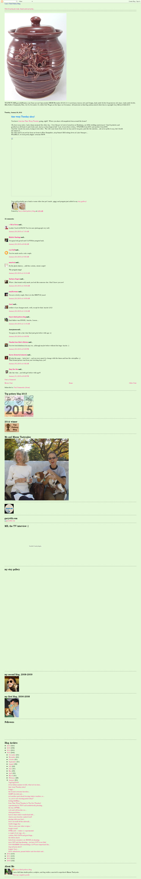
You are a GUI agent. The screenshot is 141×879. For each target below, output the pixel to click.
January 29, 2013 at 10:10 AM (19, 273)
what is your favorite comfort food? (20, 817)
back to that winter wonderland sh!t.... (21, 815)
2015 (9, 748)
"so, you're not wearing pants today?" (21, 798)
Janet (11, 304)
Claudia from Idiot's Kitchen (18, 342)
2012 (9, 854)
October (11, 759)
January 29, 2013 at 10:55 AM (19, 298)
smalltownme (13, 291)
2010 (9, 858)
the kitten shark (14, 838)
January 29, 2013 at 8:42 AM (19, 244)
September (12, 762)
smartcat (12, 262)
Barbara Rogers (14, 279)
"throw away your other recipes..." (19, 826)
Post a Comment (10, 380)
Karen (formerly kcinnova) (18, 355)
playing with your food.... (16, 819)
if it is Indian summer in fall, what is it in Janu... (24, 785)
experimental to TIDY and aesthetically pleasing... (25, 805)
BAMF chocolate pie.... (16, 794)
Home (71, 383)
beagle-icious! (13, 828)
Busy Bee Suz (13, 369)
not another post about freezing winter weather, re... (26, 796)
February (12, 778)
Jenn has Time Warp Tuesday (28, 121)
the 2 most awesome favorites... (19, 792)
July (10, 766)
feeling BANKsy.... (14, 801)
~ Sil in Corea (13, 225)
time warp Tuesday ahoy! (17, 787)
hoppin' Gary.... (13, 849)
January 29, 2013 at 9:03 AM (19, 257)
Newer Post (9, 383)
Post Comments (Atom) (22, 387)
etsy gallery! (82, 201)
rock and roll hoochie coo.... (17, 810)
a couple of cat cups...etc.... (17, 833)
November (12, 757)
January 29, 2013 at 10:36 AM (19, 286)
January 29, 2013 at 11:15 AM (19, 324)
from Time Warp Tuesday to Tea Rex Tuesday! (24, 803)
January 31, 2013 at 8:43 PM (19, 376)
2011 (9, 856)
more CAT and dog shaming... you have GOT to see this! (27, 842)
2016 (9, 746)
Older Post (132, 383)
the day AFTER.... (14, 808)
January (12, 780)
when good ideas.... (14, 812)
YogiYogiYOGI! (13, 782)
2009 (9, 861)
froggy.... (11, 789)
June (10, 769)
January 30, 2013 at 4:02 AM (19, 364)
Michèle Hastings (15, 237)
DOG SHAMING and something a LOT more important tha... (29, 844)
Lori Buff (12, 250)
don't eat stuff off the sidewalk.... (19, 821)
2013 (9, 752)
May (10, 771)
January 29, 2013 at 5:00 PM (19, 349)
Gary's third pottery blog (17, 317)
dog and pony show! (15, 847)
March (11, 775)
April (11, 773)
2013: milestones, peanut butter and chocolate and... (26, 851)
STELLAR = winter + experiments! (21, 831)
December (12, 755)
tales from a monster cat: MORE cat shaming (23, 840)
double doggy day (14, 824)
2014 (9, 750)
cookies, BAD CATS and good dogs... (20, 835)
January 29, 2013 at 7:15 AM (19, 231)
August (11, 764)
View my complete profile (21, 875)
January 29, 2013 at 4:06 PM (19, 336)
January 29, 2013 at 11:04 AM (19, 311)
